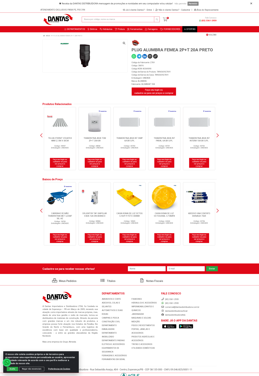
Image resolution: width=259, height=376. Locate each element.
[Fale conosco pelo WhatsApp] (7, 362)
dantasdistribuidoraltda (175, 315)
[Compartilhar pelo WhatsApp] (134, 56)
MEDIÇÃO (136, 321)
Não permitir (180, 3)
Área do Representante (208, 10)
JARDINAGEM (138, 314)
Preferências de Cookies (59, 369)
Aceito (12, 369)
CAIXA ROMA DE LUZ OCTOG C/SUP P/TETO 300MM (130, 214)
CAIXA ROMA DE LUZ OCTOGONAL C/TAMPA (164, 214)
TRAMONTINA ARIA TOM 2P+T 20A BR (95, 139)
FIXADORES (137, 299)
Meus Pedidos (67, 281)
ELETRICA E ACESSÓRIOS (113, 344)
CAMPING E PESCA (110, 318)
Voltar (212, 35)
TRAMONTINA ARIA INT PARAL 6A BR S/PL (164, 139)
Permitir (193, 3)
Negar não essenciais (31, 369)
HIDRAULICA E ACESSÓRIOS (144, 303)
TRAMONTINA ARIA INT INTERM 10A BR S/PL (199, 139)
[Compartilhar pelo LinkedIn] (144, 56)
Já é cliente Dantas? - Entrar (139, 10)
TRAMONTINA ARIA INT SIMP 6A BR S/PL (129, 139)
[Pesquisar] (157, 19)
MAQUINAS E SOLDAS (141, 318)
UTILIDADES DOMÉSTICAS (143, 348)
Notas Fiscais (154, 281)
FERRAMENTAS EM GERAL (113, 359)
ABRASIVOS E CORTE (111, 299)
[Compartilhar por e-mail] (150, 56)
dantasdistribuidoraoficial (176, 311)
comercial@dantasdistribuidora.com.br (182, 307)
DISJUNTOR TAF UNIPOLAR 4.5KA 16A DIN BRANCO (95, 214)
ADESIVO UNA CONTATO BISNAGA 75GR (199, 214)
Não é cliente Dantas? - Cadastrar (174, 10)
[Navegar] (41, 135)
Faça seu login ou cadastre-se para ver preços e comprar (153, 91)
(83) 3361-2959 (209, 20)
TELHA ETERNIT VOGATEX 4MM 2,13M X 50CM (60, 139)
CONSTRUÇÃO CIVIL (111, 321)
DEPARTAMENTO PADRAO (113, 340)
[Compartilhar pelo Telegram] (139, 56)
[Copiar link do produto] (155, 56)
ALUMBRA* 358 (148, 84)
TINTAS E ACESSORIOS (142, 344)
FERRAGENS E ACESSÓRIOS (114, 355)
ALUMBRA (142, 81)
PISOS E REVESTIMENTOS (143, 325)
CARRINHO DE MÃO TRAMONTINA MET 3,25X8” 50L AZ (60, 216)
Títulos (110, 281)
